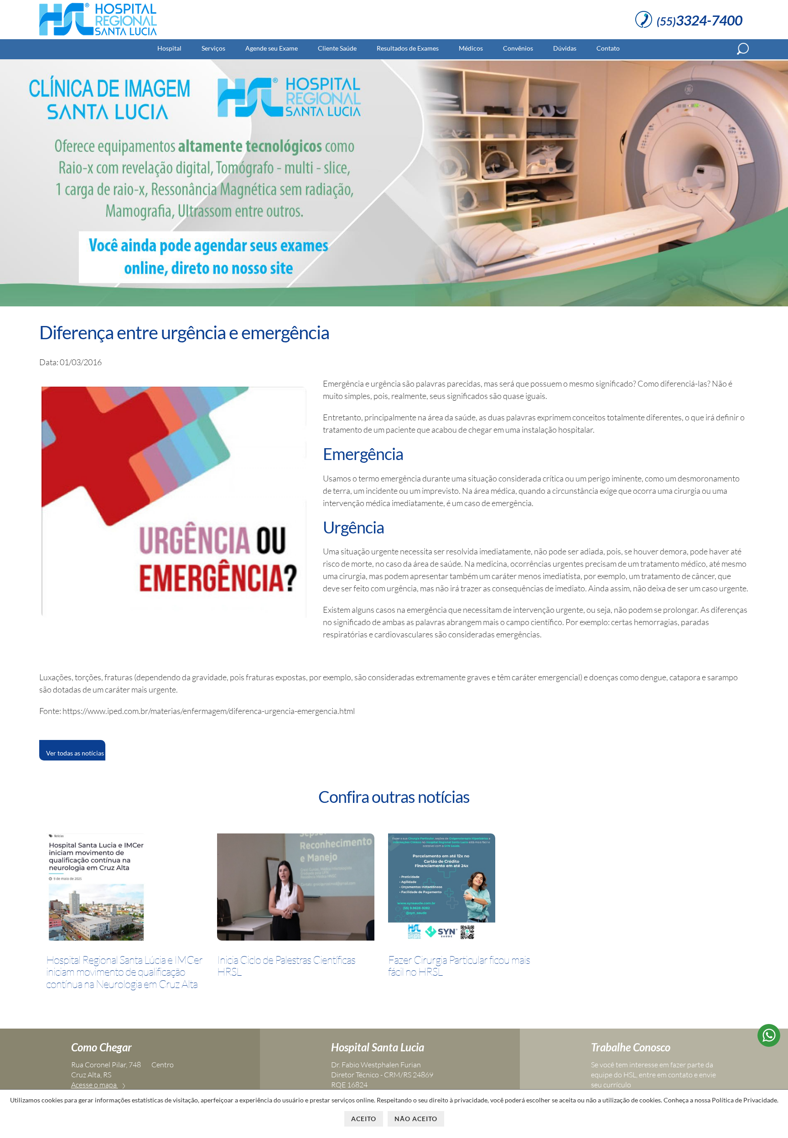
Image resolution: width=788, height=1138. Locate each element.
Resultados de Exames (408, 48)
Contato (608, 48)
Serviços (213, 48)
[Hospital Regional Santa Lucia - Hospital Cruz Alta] (98, 36)
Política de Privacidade (744, 1100)
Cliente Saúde (337, 48)
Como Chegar (101, 1047)
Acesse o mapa (94, 1084)
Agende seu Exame (271, 48)
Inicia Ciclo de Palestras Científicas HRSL (286, 966)
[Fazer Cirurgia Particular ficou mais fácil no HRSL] (441, 888)
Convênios (518, 48)
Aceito (363, 1118)
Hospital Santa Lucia (377, 1047)
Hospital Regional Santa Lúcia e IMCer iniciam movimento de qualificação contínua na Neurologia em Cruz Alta (124, 972)
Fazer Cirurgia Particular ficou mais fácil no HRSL (459, 966)
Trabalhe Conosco (630, 1047)
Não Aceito (415, 1118)
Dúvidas (564, 48)
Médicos (471, 48)
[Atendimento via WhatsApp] (768, 1044)
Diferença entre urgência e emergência (184, 332)
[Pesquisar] (743, 49)
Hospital (169, 48)
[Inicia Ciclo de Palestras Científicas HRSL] (295, 888)
